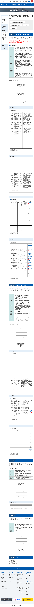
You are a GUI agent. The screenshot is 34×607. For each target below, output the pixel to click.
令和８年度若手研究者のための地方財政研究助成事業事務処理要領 (20, 101)
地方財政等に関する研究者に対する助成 (4, 42)
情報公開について (9, 602)
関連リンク (24, 602)
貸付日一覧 (18, 579)
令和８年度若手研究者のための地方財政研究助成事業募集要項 (20, 86)
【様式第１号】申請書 (20, 543)
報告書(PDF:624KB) (30, 439)
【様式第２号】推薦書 (20, 550)
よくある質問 (20, 1)
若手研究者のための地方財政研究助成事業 (17, 22)
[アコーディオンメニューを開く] (7, 27)
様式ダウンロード (19, 582)
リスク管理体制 (3, 586)
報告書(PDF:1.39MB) (30, 446)
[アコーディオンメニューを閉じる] (7, 30)
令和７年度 (12, 156)
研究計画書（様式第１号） (20, 94)
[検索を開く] (32, 1)
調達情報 (5, 602)
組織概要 (2, 4)
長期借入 (27, 594)
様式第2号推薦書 (19, 497)
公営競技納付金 (3, 578)
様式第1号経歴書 (19, 490)
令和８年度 (12, 107)
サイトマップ (28, 602)
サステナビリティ (8, 4)
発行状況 (27, 588)
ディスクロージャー (12, 581)
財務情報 (2, 580)
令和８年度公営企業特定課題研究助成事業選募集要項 (20, 330)
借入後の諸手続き (19, 583)
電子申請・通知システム (20, 585)
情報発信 (3, 45)
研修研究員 (25, 25)
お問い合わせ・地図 (25, 1)
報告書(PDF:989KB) (31, 411)
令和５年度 (12, 239)
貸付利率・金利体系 (20, 578)
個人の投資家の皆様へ (29, 583)
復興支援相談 (19, 590)
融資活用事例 (20, 4)
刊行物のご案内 (14, 1)
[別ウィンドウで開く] (17, 599)
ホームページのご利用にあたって (17, 602)
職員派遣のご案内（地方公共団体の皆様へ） (4, 588)
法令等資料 (2, 585)
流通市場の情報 (28, 592)
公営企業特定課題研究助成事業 (15, 25)
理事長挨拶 (2, 574)
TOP (1, 6)
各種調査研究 (4, 32)
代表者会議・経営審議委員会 (4, 583)
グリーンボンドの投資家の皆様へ (29, 585)
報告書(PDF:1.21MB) (30, 432)
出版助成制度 (13, 28)
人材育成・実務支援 (4, 27)
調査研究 (11, 6)
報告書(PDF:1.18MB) (30, 442)
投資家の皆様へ (30, 4)
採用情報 (17, 1)
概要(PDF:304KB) (30, 253)
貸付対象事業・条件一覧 (20, 575)
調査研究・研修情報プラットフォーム (4, 38)
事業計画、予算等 (3, 581)
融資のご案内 (14, 4)
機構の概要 (2, 577)
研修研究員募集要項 (20, 484)
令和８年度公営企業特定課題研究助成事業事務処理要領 (20, 345)
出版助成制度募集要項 (20, 537)
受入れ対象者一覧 (13, 502)
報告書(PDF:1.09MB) (30, 449)
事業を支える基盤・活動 (12, 579)
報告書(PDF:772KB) (30, 435)
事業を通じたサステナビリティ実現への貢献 (12, 577)
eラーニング (4, 48)
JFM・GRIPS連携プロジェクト (4, 35)
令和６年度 (12, 196)
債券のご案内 (27, 587)
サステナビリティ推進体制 (12, 575)
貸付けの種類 (19, 576)
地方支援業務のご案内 (25, 4)
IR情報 (10, 1)
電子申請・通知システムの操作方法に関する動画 (20, 588)
